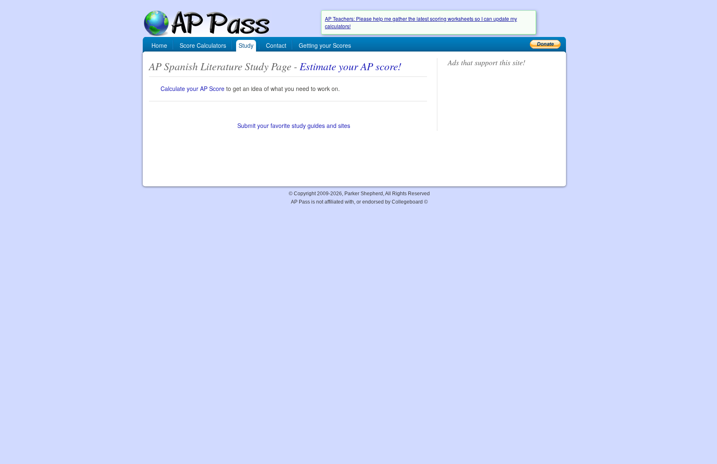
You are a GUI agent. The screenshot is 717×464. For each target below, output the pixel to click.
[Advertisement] (502, 125)
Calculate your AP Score (192, 88)
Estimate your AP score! (350, 66)
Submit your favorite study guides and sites (293, 125)
